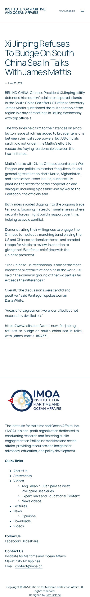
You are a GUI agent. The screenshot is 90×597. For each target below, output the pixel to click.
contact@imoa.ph (28, 566)
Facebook (12, 541)
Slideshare (30, 541)
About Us (20, 471)
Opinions (29, 516)
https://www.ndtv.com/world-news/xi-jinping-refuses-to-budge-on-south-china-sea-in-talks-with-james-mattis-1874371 (44, 330)
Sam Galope (53, 595)
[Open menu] (82, 10)
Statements (22, 476)
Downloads (22, 521)
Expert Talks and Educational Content (51, 496)
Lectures (20, 506)
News (17, 511)
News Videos (31, 501)
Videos (18, 481)
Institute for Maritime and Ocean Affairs (25, 11)
